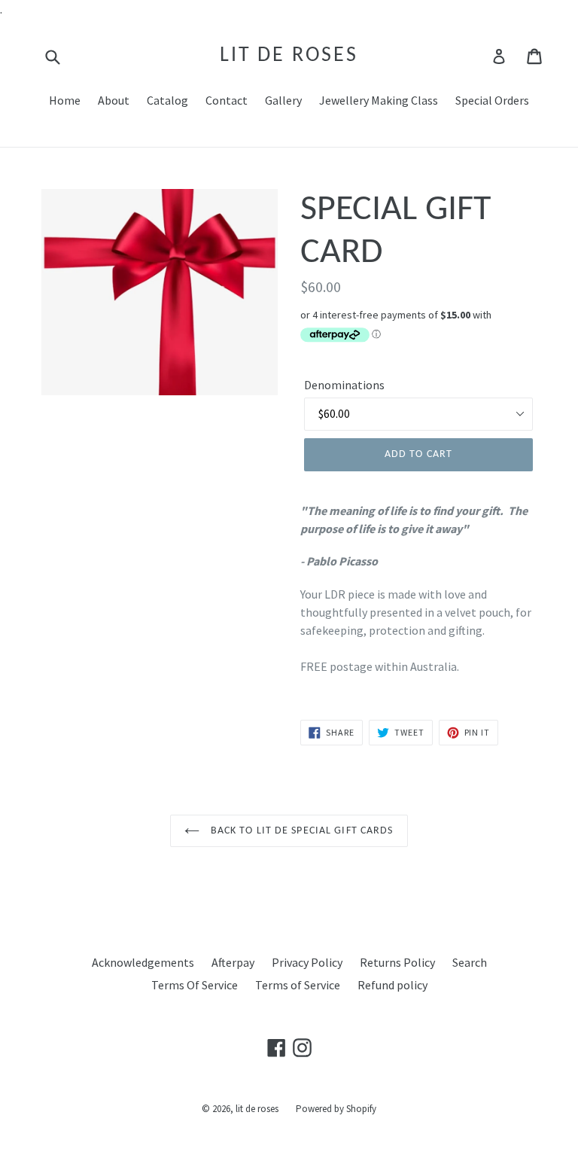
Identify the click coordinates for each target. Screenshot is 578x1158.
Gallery (283, 100)
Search (469, 962)
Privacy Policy (307, 962)
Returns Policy (397, 962)
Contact (226, 100)
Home (65, 100)
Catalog (167, 100)
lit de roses (289, 55)
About (113, 100)
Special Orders (492, 100)
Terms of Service (297, 984)
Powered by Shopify (336, 1108)
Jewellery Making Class (378, 100)
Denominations (344, 384)
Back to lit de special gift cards (300, 831)
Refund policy (392, 984)
